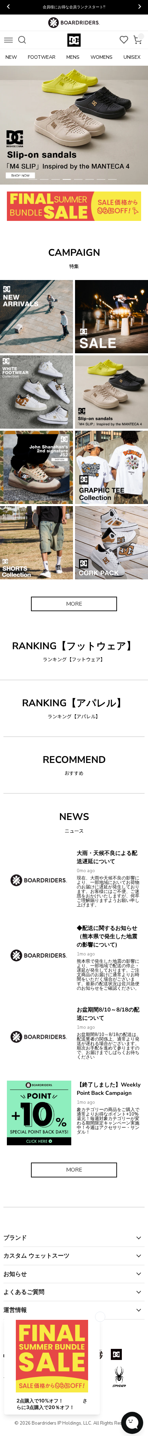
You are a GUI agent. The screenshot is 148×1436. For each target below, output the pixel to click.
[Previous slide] (8, 7)
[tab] (33, 179)
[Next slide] (139, 7)
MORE (74, 604)
